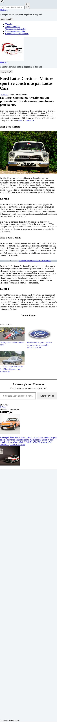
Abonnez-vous (47, 396)
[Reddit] (11, 413)
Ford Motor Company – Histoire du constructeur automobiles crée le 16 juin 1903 (39, 345)
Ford (20, 120)
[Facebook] (1, 413)
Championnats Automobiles (16, 34)
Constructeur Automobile (15, 29)
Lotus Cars (29, 120)
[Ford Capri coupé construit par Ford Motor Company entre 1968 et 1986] (12, 358)
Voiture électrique (12, 26)
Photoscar (4, 10)
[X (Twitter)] (4, 413)
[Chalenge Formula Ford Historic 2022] (12, 334)
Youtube (8, 24)
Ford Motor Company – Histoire (35, 261)
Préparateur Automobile (15, 31)
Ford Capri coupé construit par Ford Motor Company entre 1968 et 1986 (11, 369)
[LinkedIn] (8, 413)
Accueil (4, 95)
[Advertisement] (28, 593)
